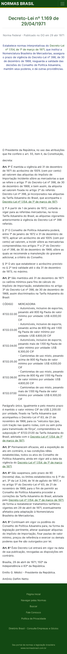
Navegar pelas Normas (33, 600)
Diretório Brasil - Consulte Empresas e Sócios (33, 628)
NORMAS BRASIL (17, 3)
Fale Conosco (33, 612)
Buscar (33, 606)
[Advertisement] (33, 112)
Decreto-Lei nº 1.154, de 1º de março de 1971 (29, 201)
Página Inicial (33, 594)
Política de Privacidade (33, 618)
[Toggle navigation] (62, 3)
